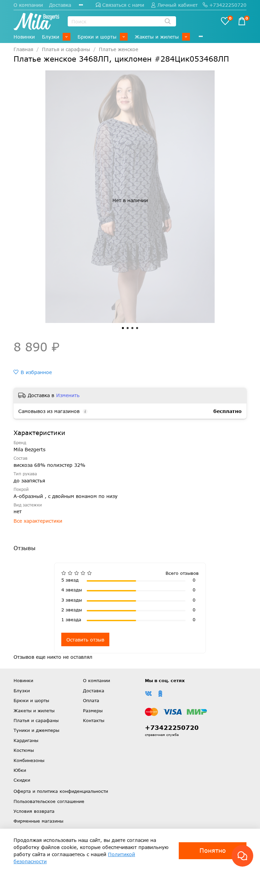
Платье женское (118, 49)
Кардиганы (26, 740)
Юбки (20, 770)
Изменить (68, 395)
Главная (23, 49)
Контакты (93, 720)
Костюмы (24, 750)
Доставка (60, 5)
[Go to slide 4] (137, 328)
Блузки (50, 37)
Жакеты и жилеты (157, 37)
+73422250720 (227, 5)
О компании (28, 5)
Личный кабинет (177, 5)
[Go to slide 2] (128, 328)
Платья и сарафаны (66, 49)
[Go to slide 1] (123, 328)
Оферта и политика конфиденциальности (61, 791)
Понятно (212, 850)
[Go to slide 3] (132, 328)
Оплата (91, 700)
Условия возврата (34, 811)
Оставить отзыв (85, 640)
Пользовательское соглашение (49, 801)
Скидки (22, 780)
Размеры (93, 710)
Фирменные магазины (38, 821)
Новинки (24, 37)
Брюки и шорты (97, 37)
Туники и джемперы (36, 730)
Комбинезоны (29, 760)
